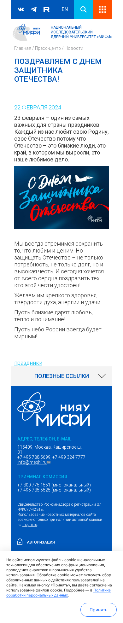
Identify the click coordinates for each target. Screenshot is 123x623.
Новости (74, 48)
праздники (28, 362)
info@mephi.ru (34, 462)
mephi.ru (29, 524)
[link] (61, 376)
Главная (22, 48)
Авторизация (41, 542)
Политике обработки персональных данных (58, 592)
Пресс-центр (48, 48)
